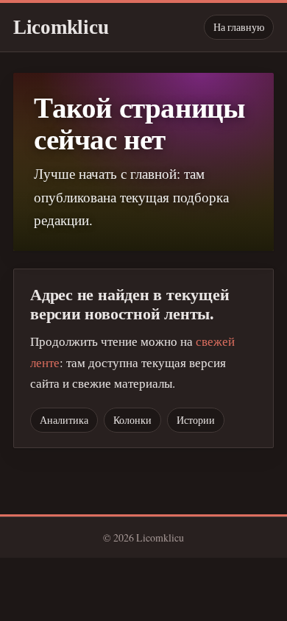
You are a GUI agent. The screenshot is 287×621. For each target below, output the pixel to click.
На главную (238, 27)
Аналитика (64, 420)
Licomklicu (60, 27)
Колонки (132, 420)
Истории (196, 420)
